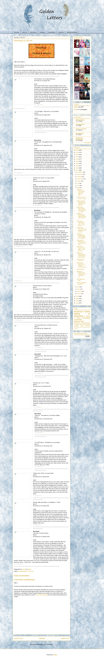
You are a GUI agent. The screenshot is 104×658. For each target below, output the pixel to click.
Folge (75, 109)
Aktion (81, 325)
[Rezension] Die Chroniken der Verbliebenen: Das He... (81, 203)
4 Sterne (86, 312)
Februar (79, 291)
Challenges (42, 32)
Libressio (76, 328)
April (78, 286)
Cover (89, 327)
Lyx (42, 128)
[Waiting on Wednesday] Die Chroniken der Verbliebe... (81, 236)
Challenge (76, 325)
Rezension (78, 312)
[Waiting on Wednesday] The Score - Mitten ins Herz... (81, 192)
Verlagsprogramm (23, 571)
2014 (77, 300)
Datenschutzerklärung (72, 32)
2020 (77, 163)
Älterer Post (65, 638)
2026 (77, 150)
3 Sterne (77, 318)
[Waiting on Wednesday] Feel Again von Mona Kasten (81, 255)
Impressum (61, 32)
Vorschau (30, 571)
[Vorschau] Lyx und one (80, 260)
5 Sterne (87, 316)
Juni (78, 185)
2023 (77, 157)
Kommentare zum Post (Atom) (44, 644)
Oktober (79, 176)
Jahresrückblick (86, 324)
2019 (77, 165)
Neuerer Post (18, 638)
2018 (77, 168)
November (80, 174)
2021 (77, 161)
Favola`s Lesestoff (81, 128)
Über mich (24, 32)
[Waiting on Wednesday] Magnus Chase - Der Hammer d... (81, 216)
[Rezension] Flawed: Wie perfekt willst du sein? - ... (81, 242)
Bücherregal (84, 327)
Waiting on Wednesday (82, 315)
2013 (77, 303)
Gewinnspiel (76, 327)
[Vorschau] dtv (80, 269)
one (42, 104)
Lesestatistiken (51, 32)
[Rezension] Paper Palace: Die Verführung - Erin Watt (81, 209)
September (80, 178)
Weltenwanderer (80, 120)
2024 (77, 154)
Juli (78, 183)
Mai (78, 187)
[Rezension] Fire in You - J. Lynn (81, 198)
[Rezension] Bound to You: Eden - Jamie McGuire (81, 248)
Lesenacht (87, 325)
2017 (77, 170)
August (79, 181)
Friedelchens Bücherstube (79, 138)
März (78, 289)
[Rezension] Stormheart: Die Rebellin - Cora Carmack (81, 229)
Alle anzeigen (87, 142)
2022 (77, 159)
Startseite (16, 32)
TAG (81, 324)
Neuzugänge (86, 318)
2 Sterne (76, 324)
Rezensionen (33, 32)
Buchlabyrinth (80, 133)
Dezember (80, 172)
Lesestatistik (78, 319)
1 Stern (80, 327)
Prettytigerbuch (80, 124)
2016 (77, 296)
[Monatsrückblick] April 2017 (81, 283)
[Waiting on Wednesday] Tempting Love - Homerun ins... (81, 274)
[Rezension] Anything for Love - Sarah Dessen (81, 223)
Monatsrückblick (79, 321)
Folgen (76, 107)
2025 (77, 152)
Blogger (55, 654)
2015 (77, 298)
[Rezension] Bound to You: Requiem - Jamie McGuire (81, 265)
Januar (79, 293)
